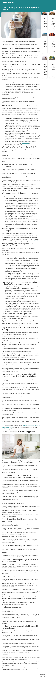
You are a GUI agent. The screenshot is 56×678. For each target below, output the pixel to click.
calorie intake (35, 241)
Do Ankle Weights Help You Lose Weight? (46, 23)
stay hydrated (25, 143)
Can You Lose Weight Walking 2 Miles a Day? (53, 69)
